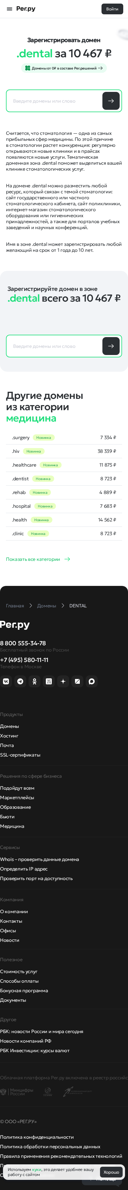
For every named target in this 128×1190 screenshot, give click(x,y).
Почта (7, 745)
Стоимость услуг (18, 971)
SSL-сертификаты (20, 755)
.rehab (19, 492)
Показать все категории (33, 559)
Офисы (8, 930)
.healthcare (24, 465)
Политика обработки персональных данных (50, 1146)
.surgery (20, 437)
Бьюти (7, 816)
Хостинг (9, 736)
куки (36, 1169)
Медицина (12, 826)
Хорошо (111, 1172)
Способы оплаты (19, 981)
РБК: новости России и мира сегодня (41, 1031)
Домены (9, 726)
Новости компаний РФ (25, 1041)
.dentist (20, 478)
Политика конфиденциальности (37, 1137)
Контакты (11, 921)
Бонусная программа (24, 990)
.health (19, 520)
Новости (9, 940)
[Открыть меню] (9, 9)
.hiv (15, 451)
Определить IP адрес (24, 869)
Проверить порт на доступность (36, 878)
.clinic (18, 533)
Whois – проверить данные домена (39, 859)
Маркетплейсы (17, 797)
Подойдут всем (17, 788)
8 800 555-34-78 (23, 643)
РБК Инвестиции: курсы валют (34, 1050)
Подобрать (111, 101)
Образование (15, 807)
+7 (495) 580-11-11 (24, 660)
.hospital (21, 506)
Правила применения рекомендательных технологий (61, 1156)
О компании (14, 911)
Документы (13, 1000)
